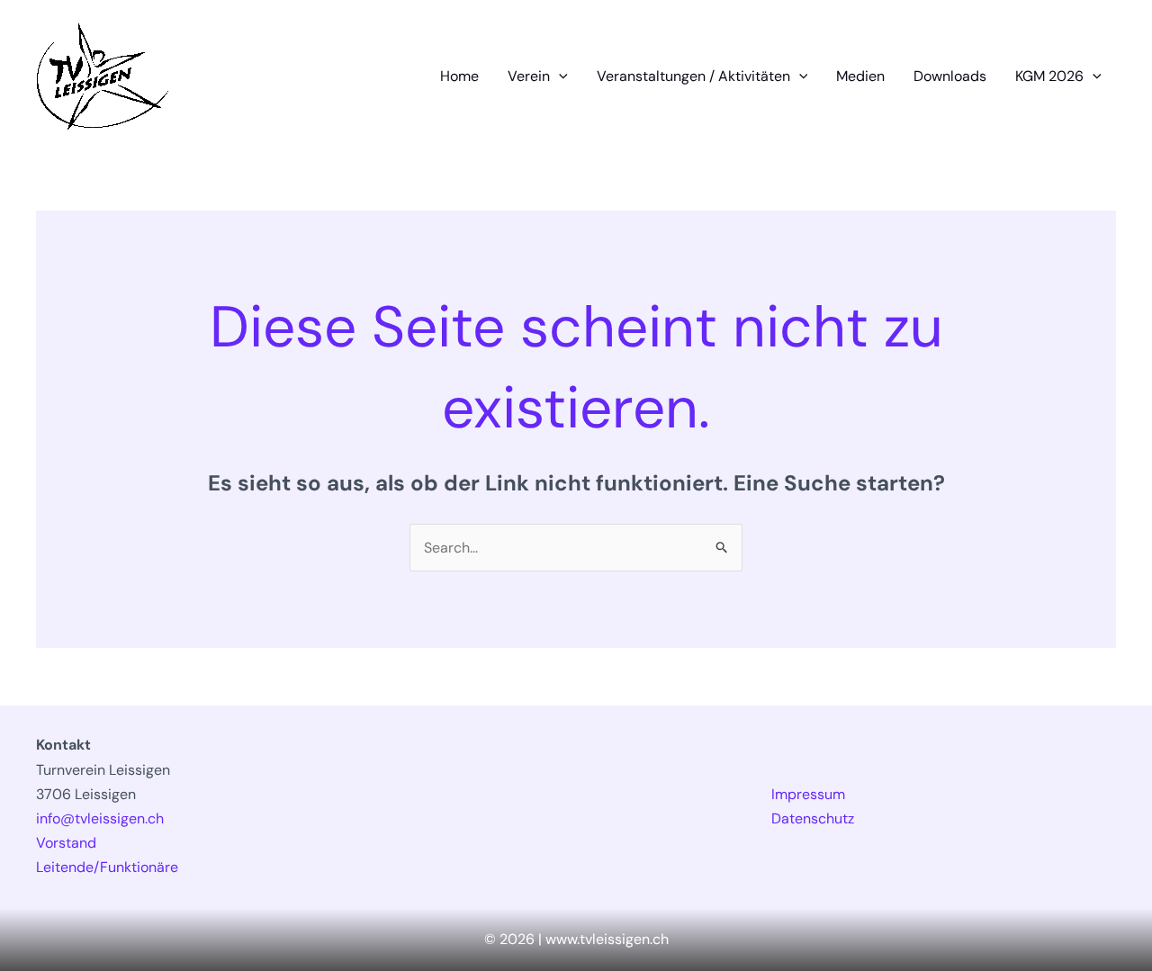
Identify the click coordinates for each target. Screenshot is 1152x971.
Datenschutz (812, 818)
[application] (559, 76)
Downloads (950, 76)
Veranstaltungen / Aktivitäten (693, 76)
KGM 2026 (1049, 76)
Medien (860, 76)
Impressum (808, 794)
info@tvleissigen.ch (100, 818)
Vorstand (66, 842)
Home (459, 76)
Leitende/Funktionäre (107, 867)
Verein (529, 76)
